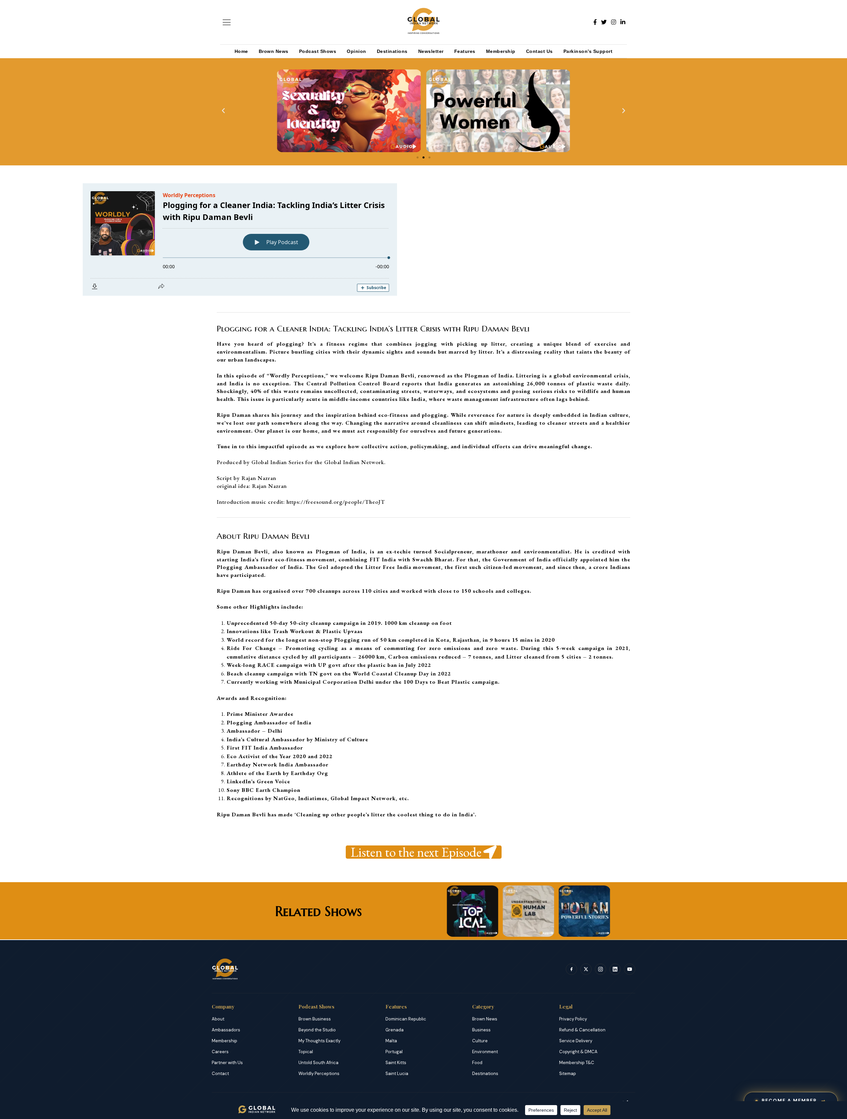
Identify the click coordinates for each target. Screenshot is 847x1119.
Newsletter (431, 51)
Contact (220, 1073)
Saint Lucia (396, 1073)
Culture (480, 1041)
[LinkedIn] (623, 22)
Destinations (392, 51)
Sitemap (567, 1073)
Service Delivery (575, 1041)
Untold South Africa (318, 1062)
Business (481, 1030)
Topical (305, 1051)
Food (477, 1062)
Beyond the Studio (317, 1030)
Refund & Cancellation (582, 1030)
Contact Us (539, 51)
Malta (391, 1041)
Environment (485, 1051)
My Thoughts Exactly (319, 1041)
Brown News (274, 51)
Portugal (394, 1051)
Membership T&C (576, 1062)
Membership (500, 51)
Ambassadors (226, 1030)
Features (464, 51)
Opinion (356, 51)
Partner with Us (227, 1062)
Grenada (394, 1030)
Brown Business (314, 1019)
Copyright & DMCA (578, 1051)
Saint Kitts (395, 1062)
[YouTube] (629, 969)
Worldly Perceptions (318, 1073)
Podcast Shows (317, 51)
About (218, 1019)
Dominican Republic (405, 1019)
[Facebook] (595, 22)
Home (241, 51)
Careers (220, 1051)
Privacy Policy (573, 1019)
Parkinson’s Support (588, 51)
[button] (223, 111)
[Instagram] (613, 22)
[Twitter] (604, 22)
